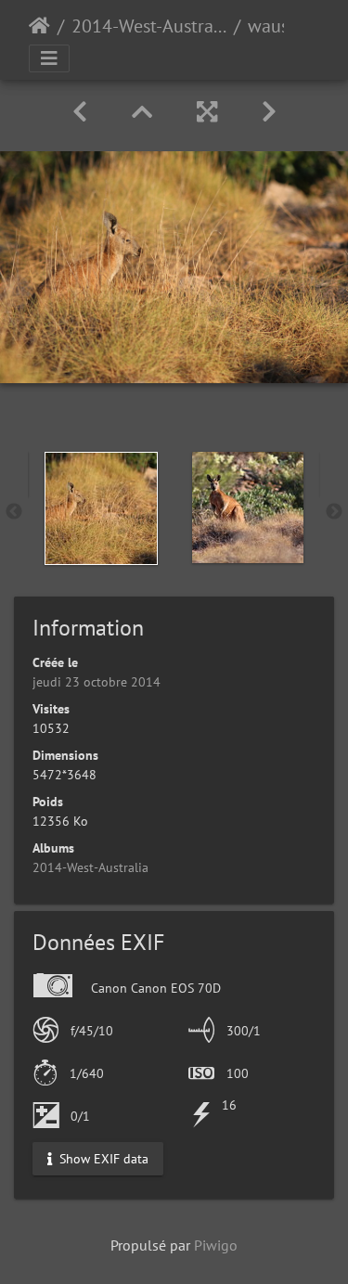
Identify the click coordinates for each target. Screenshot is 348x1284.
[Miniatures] (142, 111)
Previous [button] (14, 512)
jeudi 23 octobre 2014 (96, 682)
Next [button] (334, 512)
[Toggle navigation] (49, 58)
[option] (101, 508)
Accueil (39, 26)
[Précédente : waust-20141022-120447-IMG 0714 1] (80, 111)
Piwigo (216, 1245)
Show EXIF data (102, 1157)
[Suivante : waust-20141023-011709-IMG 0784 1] (269, 111)
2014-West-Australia (148, 26)
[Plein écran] (206, 111)
